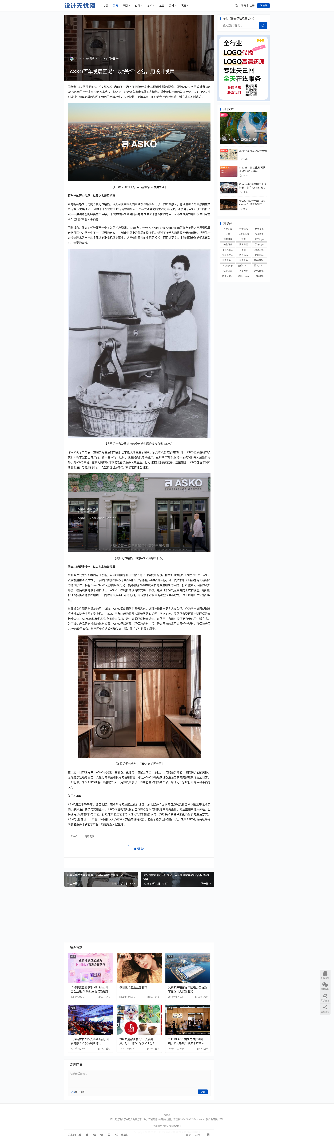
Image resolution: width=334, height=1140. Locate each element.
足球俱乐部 (243, 234)
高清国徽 (228, 239)
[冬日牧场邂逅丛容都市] (139, 968)
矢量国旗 (228, 244)
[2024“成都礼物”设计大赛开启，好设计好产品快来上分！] (139, 1020)
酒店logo (243, 255)
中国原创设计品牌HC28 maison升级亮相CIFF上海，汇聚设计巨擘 (252, 204)
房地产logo (243, 276)
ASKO (74, 836)
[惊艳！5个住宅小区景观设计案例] (243, 114)
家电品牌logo (260, 260)
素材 (171, 5)
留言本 (167, 1114)
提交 (203, 1092)
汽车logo (259, 244)
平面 (125, 5)
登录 (243, 5)
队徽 (228, 234)
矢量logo (228, 228)
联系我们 (176, 1125)
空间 (137, 5)
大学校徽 (259, 228)
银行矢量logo (228, 249)
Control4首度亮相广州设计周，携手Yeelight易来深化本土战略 (252, 187)
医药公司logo (244, 265)
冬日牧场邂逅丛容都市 (133, 987)
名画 (243, 249)
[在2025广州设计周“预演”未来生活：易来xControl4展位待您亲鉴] (228, 167)
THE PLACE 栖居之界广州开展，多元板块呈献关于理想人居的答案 (187, 1041)
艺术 (149, 5)
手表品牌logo (260, 276)
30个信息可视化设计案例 (253, 150)
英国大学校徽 (260, 265)
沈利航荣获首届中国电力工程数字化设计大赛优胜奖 (187, 989)
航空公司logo (260, 249)
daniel (78, 58)
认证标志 (228, 270)
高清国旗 (243, 244)
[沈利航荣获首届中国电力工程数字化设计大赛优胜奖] (187, 968)
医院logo (259, 255)
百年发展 (89, 836)
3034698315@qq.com (192, 1119)
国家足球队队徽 (228, 276)
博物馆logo (227, 265)
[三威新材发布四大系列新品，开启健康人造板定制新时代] (90, 1020)
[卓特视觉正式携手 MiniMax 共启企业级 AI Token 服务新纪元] (90, 968)
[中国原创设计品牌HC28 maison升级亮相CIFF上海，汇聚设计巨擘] (228, 200)
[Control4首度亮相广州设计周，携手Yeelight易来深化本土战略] (228, 184)
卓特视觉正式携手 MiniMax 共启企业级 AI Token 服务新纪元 (90, 989)
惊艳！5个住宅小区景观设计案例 (239, 139)
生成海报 (123, 1134)
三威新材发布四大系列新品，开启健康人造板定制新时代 (90, 1041)
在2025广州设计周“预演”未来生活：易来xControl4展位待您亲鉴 (252, 171)
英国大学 (243, 270)
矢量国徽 (259, 234)
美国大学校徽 (228, 260)
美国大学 (243, 260)
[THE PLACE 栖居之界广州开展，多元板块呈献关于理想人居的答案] (187, 1020)
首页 (105, 5)
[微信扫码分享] (94, 1134)
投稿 (264, 5)
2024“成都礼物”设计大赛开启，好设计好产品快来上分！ (137, 1041)
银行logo (259, 239)
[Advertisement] (139, 914)
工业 (161, 5)
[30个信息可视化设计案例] (228, 150)
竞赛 (183, 5)
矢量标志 (243, 228)
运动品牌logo (260, 270)
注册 (252, 5)
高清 (243, 239)
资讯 (115, 5)
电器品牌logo (228, 255)
